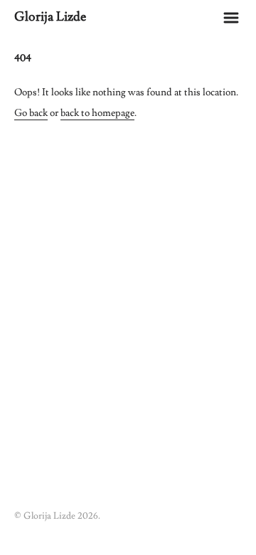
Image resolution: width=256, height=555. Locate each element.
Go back (31, 113)
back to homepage (97, 113)
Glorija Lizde (50, 17)
